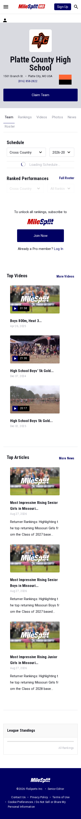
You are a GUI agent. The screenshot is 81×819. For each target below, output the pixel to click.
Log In (58, 249)
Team (9, 117)
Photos (57, 117)
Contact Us (18, 797)
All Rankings (66, 748)
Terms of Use (61, 797)
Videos (41, 117)
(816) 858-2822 (27, 81)
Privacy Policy (39, 797)
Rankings (25, 117)
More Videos (65, 276)
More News (66, 458)
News (72, 117)
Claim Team (41, 95)
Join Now (41, 236)
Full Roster (66, 178)
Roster (10, 126)
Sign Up (62, 7)
